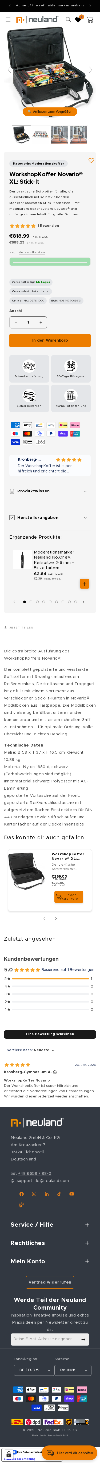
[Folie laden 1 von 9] (24, 602)
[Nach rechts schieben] (85, 602)
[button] (8, 20)
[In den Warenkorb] (84, 584)
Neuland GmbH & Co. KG (57, 1430)
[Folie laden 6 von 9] (56, 602)
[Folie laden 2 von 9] (31, 602)
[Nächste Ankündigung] (90, 6)
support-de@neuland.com (43, 1181)
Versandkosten (32, 252)
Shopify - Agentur (39, 1435)
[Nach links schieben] (15, 602)
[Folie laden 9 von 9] (76, 602)
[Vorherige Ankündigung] (10, 6)
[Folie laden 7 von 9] (63, 602)
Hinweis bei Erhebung (19, 1458)
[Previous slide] (9, 69)
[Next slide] (90, 69)
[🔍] (50, 72)
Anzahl (15, 311)
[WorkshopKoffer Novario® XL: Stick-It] (21, 135)
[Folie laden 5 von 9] (50, 602)
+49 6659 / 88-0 (34, 1174)
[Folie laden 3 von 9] (37, 602)
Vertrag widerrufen (50, 1282)
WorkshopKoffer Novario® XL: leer (68, 857)
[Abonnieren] (83, 1339)
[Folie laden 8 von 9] (69, 602)
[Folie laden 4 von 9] (44, 602)
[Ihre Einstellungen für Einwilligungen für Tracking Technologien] (8, 1454)
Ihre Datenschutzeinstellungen (37, 1452)
